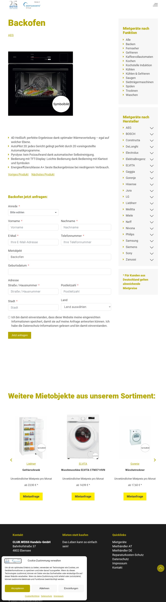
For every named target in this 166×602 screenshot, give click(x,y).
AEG (11, 35)
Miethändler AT (122, 546)
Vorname (14, 221)
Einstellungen (71, 588)
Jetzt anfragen (20, 335)
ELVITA (130, 165)
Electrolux (132, 152)
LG (127, 196)
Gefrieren (132, 52)
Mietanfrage (31, 496)
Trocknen (132, 90)
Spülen (130, 86)
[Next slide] (154, 460)
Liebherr (131, 203)
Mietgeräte (119, 542)
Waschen (132, 95)
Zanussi (131, 259)
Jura (129, 190)
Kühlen (130, 69)
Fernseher (132, 48)
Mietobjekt (15, 250)
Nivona (130, 228)
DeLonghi (132, 146)
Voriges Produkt (18, 174)
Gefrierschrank (31, 470)
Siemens (131, 247)
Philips (130, 234)
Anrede (13, 206)
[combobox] (33, 212)
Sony (129, 253)
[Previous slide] (11, 460)
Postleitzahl (68, 285)
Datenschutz (46, 596)
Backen (130, 44)
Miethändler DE (122, 550)
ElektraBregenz (135, 159)
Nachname (68, 221)
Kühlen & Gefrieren (138, 73)
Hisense (131, 184)
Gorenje (131, 178)
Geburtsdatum (17, 265)
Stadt (11, 301)
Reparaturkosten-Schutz (128, 555)
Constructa (133, 140)
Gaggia (130, 171)
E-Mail (12, 235)
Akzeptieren (17, 588)
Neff (128, 221)
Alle (128, 39)
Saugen (131, 78)
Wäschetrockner (135, 470)
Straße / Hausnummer (22, 285)
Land (64, 300)
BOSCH (130, 134)
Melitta (130, 209)
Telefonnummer (71, 235)
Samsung (132, 240)
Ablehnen (44, 588)
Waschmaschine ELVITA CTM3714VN (83, 470)
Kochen (131, 61)
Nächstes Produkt (42, 174)
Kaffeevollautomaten (139, 56)
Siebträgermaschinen (140, 82)
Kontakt (117, 567)
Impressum (59, 596)
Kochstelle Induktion (139, 65)
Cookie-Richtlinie (32, 596)
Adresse (13, 280)
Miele (129, 215)
